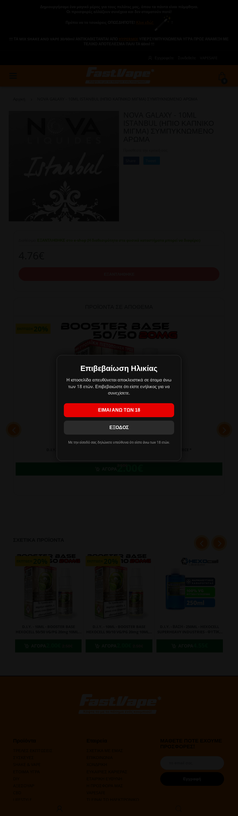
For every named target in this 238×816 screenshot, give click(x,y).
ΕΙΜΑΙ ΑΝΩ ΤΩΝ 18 (119, 410)
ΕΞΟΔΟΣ (119, 427)
